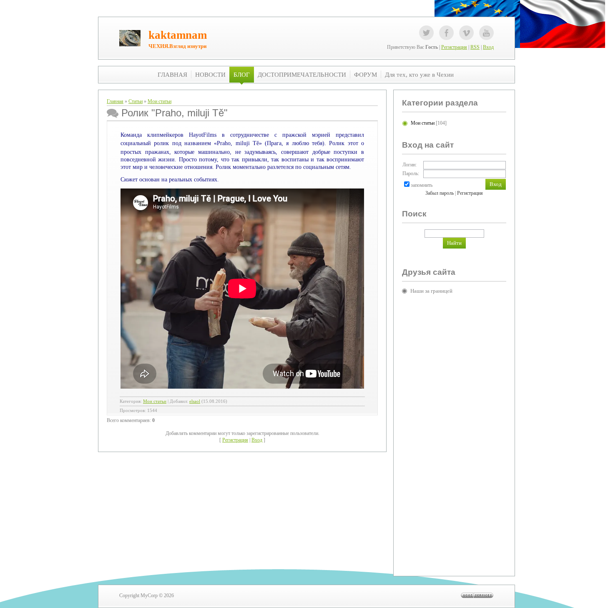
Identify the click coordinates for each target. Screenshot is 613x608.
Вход (488, 47)
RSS (475, 47)
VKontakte (466, 32)
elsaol (194, 401)
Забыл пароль (439, 193)
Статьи (135, 101)
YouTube (486, 32)
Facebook (446, 32)
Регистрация (454, 47)
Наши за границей (431, 291)
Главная (115, 101)
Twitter (426, 32)
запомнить (421, 185)
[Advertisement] (435, 428)
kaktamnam (177, 35)
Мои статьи (159, 101)
